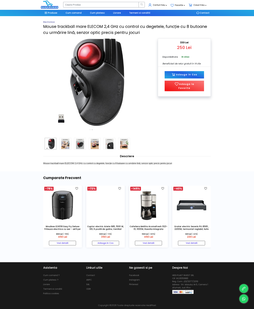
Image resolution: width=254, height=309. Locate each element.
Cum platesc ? (50, 279)
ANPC (89, 279)
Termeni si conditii (52, 288)
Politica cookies (51, 293)
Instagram (134, 279)
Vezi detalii (62, 243)
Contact (90, 275)
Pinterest (133, 284)
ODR (88, 288)
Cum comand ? (51, 275)
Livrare (46, 284)
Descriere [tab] (127, 156)
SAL (88, 284)
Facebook (134, 275)
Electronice (49, 22)
